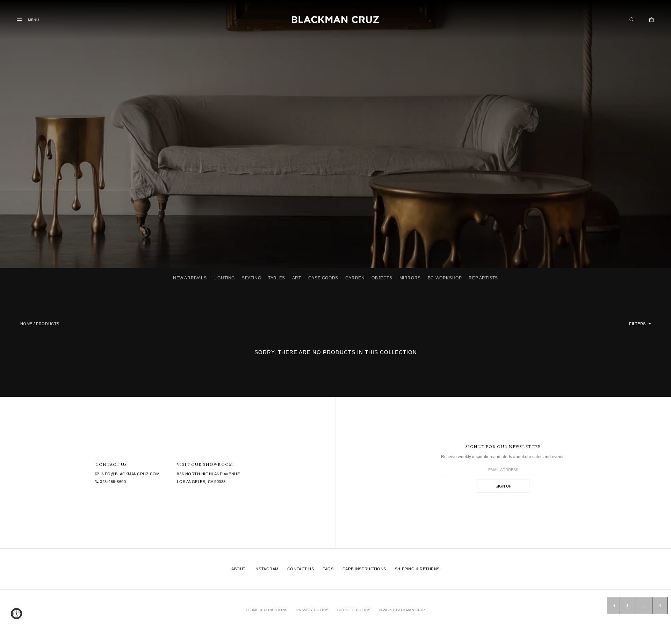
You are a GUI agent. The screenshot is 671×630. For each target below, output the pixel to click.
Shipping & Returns (417, 569)
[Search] (632, 19)
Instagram (266, 569)
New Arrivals (190, 278)
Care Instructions (364, 569)
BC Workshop (445, 278)
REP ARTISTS (483, 278)
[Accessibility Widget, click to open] (16, 613)
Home (26, 324)
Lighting (224, 278)
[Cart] (651, 19)
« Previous (613, 605)
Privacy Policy (312, 610)
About (238, 569)
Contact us (300, 569)
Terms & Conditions (267, 610)
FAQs (328, 569)
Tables (276, 278)
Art (296, 278)
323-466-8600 (112, 481)
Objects (381, 278)
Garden (355, 278)
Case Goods (323, 278)
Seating (251, 278)
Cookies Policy (353, 610)
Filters (638, 324)
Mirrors (410, 278)
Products (47, 324)
